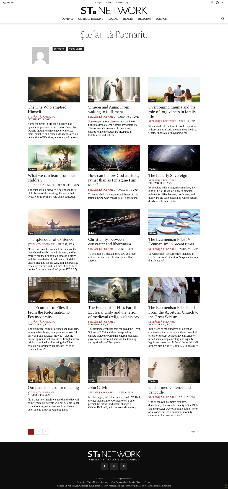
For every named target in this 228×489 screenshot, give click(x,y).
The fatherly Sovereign (167, 175)
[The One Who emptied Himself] (54, 89)
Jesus (31, 101)
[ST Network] (114, 10)
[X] (222, 2)
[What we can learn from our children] (54, 158)
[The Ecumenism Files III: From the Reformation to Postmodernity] (54, 290)
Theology (92, 169)
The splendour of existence (50, 239)
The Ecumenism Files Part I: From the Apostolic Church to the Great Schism (173, 312)
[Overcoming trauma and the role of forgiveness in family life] (174, 89)
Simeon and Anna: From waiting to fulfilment (108, 109)
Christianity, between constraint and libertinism (109, 241)
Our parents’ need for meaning (53, 387)
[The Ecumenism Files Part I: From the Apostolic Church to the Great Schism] (174, 290)
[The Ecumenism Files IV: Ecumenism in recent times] (174, 222)
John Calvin (98, 387)
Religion (144, 18)
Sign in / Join (8, 2)
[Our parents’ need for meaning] (54, 370)
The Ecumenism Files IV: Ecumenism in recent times (171, 241)
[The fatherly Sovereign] (174, 158)
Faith (31, 233)
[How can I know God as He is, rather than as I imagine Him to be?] (114, 158)
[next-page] (45, 432)
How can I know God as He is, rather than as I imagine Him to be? (113, 180)
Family (152, 101)
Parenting (32, 169)
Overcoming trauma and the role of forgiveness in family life (172, 112)
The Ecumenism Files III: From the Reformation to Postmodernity (49, 312)
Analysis (98, 2)
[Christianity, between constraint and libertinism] (114, 222)
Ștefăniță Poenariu (41, 116)
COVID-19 (67, 18)
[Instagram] (217, 2)
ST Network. (110, 478)
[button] (223, 19)
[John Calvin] (114, 370)
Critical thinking (90, 18)
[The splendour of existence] (54, 222)
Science (161, 18)
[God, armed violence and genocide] (174, 370)
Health (128, 18)
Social (113, 18)
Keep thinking (122, 2)
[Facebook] (212, 2)
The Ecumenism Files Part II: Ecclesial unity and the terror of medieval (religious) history (113, 312)
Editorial (109, 2)
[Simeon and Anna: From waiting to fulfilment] (114, 89)
